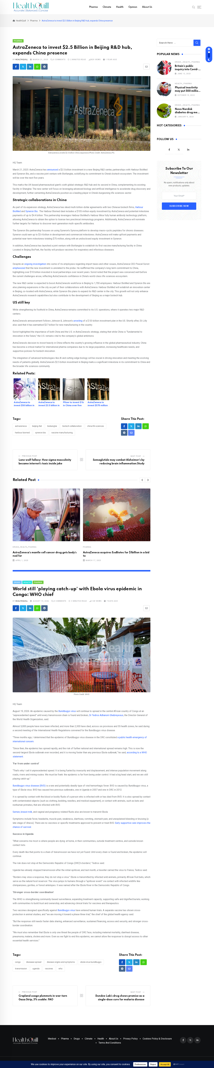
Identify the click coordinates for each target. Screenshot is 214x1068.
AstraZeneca (21, 426)
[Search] (193, 7)
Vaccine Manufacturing (62, 432)
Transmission (21, 968)
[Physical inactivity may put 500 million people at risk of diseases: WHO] (164, 89)
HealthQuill (21, 60)
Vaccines (49, 968)
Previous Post (29, 456)
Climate (107, 7)
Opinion (132, 7)
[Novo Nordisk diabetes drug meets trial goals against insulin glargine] (164, 110)
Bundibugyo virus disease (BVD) (29, 785)
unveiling (77, 320)
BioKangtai (52, 426)
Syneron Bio (31, 211)
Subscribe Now (179, 206)
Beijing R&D (37, 426)
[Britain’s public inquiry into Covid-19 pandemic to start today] (164, 67)
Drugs (16, 547)
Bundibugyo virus (67, 711)
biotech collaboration (72, 426)
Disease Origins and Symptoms (61, 962)
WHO (60, 968)
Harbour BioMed (22, 432)
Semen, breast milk (22, 811)
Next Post (136, 456)
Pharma (93, 7)
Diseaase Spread (33, 962)
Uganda (35, 968)
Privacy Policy (130, 1038)
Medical (52, 1038)
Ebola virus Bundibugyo (90, 962)
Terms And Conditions (110, 1042)
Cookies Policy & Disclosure (157, 1038)
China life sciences (95, 426)
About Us (147, 7)
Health (119, 7)
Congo (18, 962)
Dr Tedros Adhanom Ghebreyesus (106, 715)
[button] (142, 480)
